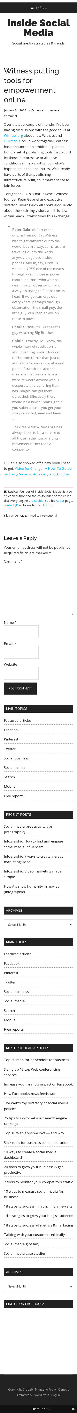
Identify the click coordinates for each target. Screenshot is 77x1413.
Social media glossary (21, 1244)
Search (9, 777)
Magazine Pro (44, 1389)
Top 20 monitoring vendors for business (36, 1059)
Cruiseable (36, 500)
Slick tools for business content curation (36, 1142)
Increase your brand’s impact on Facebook (38, 1084)
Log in (55, 1395)
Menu (41, 8)
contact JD (11, 505)
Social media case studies (25, 1253)
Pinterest (11, 739)
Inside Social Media (39, 27)
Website (10, 664)
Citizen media (29, 515)
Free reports (14, 796)
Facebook (12, 729)
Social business (16, 758)
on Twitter (45, 505)
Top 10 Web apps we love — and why (34, 1133)
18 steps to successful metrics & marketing (38, 1225)
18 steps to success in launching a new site (38, 1206)
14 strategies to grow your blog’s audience (38, 1215)
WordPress (41, 1395)
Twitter (10, 748)
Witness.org (13, 135)
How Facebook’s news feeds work (30, 1093)
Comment (13, 561)
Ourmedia (12, 141)
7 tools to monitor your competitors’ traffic (38, 1182)
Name (10, 622)
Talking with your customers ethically (34, 1234)
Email (10, 643)
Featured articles (17, 720)
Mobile (9, 786)
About (60, 500)
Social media (14, 767)
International (48, 515)
